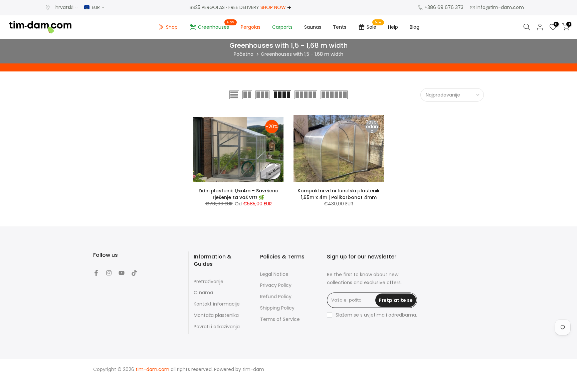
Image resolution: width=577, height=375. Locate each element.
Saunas (312, 27)
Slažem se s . (376, 315)
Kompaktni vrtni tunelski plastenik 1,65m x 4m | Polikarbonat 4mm (339, 194)
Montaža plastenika (216, 315)
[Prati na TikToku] (134, 273)
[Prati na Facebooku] (96, 273)
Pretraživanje (208, 281)
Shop (172, 27)
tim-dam (253, 369)
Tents (339, 27)
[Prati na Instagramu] (109, 273)
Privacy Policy (276, 285)
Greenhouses (216, 26)
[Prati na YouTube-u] (122, 273)
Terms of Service (280, 319)
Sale (374, 26)
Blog (414, 27)
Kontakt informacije (217, 304)
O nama (203, 293)
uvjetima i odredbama (390, 315)
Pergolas (250, 27)
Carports (282, 27)
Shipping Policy (277, 308)
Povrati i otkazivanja (217, 327)
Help (393, 27)
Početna (243, 54)
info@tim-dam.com (500, 7)
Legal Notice (274, 274)
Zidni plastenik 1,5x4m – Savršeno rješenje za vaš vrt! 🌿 (238, 194)
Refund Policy (276, 297)
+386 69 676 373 (443, 7)
